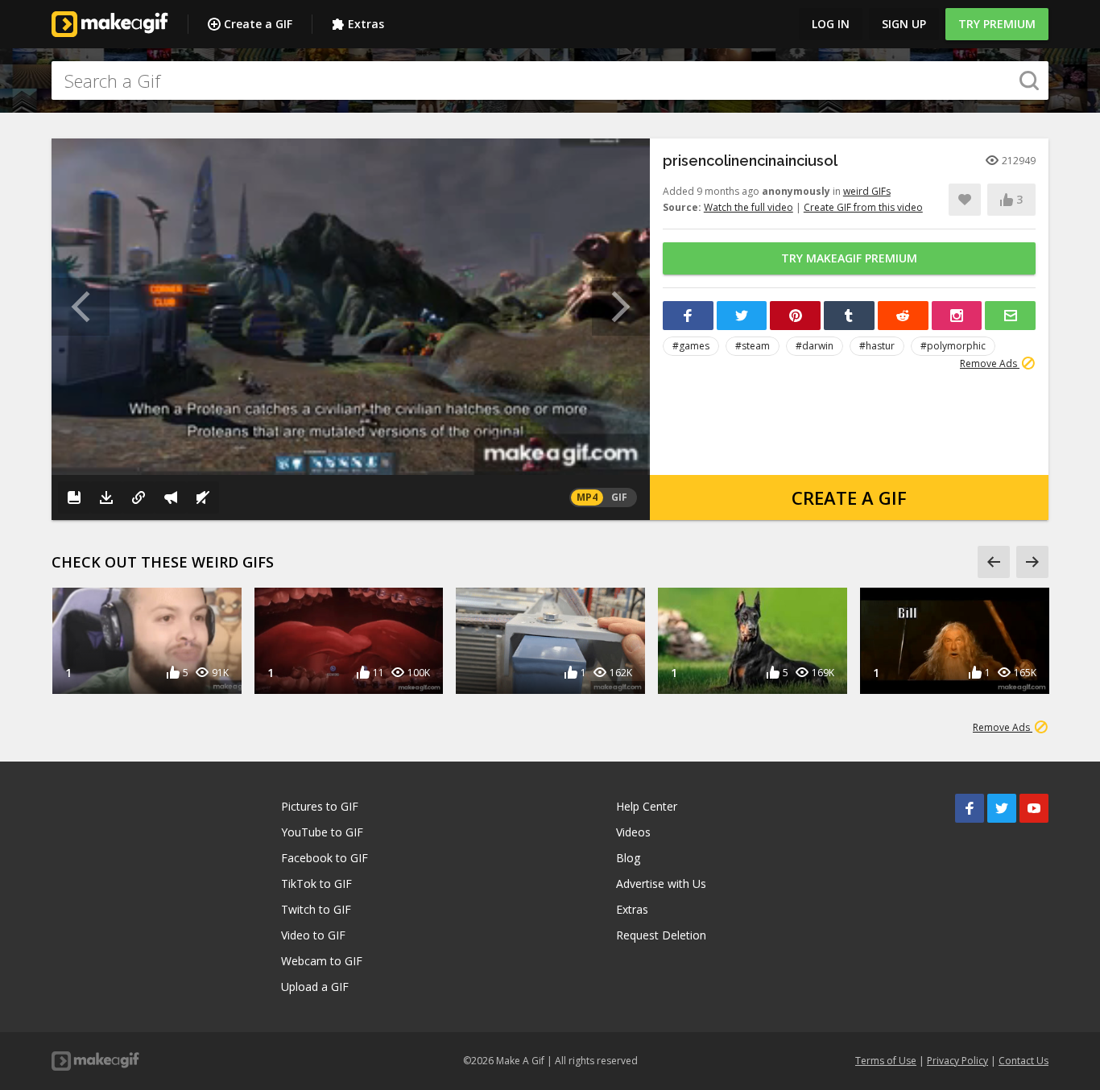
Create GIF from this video (863, 207)
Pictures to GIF (319, 806)
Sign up (904, 23)
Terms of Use (885, 1060)
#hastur (877, 346)
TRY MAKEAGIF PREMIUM (849, 258)
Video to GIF (313, 935)
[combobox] (550, 80)
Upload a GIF (315, 986)
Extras (366, 23)
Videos (633, 832)
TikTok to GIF (316, 883)
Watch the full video (748, 207)
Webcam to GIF (321, 960)
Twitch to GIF (316, 909)
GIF (619, 497)
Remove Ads (989, 363)
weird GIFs (867, 191)
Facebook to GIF (324, 857)
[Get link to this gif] (138, 497)
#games (690, 346)
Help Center (646, 806)
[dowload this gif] (106, 497)
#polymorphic (953, 346)
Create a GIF (258, 23)
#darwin (814, 346)
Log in (831, 23)
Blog (628, 857)
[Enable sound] (203, 497)
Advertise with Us (661, 883)
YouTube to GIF (322, 832)
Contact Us (1023, 1060)
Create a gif (849, 497)
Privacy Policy (957, 1060)
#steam (752, 346)
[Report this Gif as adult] (171, 497)
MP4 (587, 497)
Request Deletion (661, 935)
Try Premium (997, 23)
